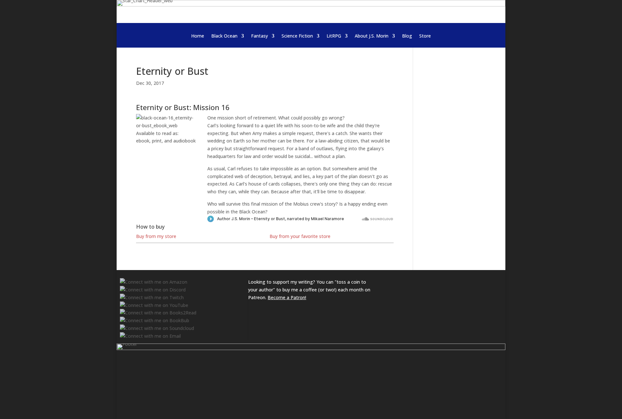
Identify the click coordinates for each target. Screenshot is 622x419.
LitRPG (334, 36)
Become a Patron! (287, 297)
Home (197, 36)
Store (425, 36)
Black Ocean (224, 36)
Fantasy (259, 36)
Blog (407, 36)
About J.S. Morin (371, 36)
